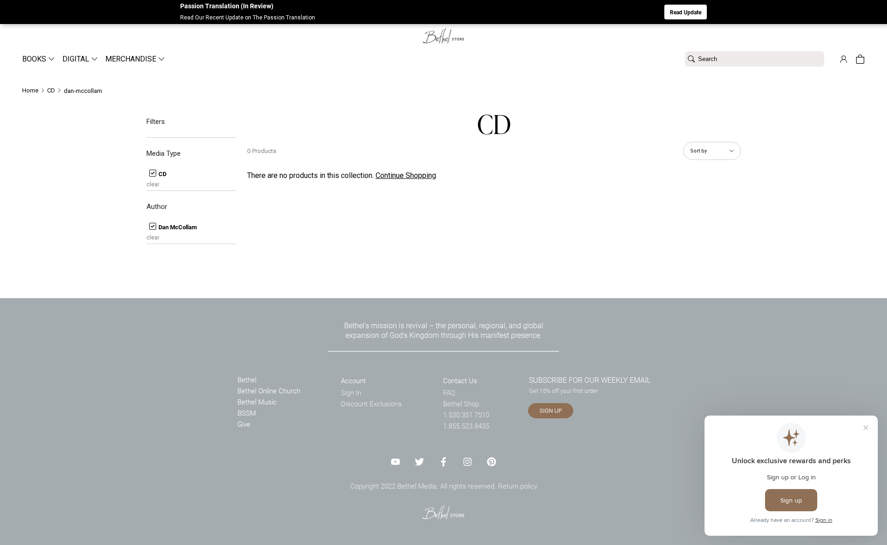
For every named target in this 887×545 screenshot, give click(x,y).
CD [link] (51, 90)
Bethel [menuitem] (246, 379)
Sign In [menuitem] (351, 392)
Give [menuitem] (243, 424)
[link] (443, 30)
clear (152, 184)
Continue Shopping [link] (406, 175)
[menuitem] (35, 58)
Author (156, 206)
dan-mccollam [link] (83, 90)
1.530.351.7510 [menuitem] (466, 414)
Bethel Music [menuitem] (257, 401)
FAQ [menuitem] (449, 392)
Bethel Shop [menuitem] (461, 403)
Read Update (685, 12)
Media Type (163, 153)
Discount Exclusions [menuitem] (371, 403)
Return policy (517, 485)
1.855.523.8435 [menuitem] (466, 425)
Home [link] (30, 90)
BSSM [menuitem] (246, 412)
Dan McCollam (177, 227)
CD (161, 174)
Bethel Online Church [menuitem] (268, 390)
